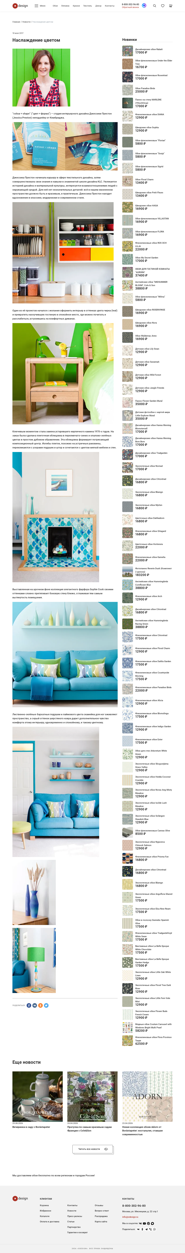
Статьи (70, 1221)
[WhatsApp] (154, 1229)
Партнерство (74, 1227)
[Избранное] (162, 6)
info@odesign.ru (130, 1217)
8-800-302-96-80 (130, 4)
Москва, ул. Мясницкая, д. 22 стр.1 (140, 1211)
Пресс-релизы (74, 1216)
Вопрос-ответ (102, 1210)
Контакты (109, 6)
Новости (26, 22)
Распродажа (101, 1216)
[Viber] (150, 1229)
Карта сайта (101, 1221)
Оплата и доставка (49, 1221)
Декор (98, 6)
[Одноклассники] (142, 1229)
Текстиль (87, 6)
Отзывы (99, 1205)
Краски (76, 6)
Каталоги (44, 1216)
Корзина (44, 1205)
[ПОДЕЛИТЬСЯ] (29, 1005)
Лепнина (65, 6)
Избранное (45, 1210)
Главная (16, 22)
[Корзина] (171, 6)
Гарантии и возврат (77, 1232)
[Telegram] (146, 1229)
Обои (55, 6)
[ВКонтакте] (138, 1229)
